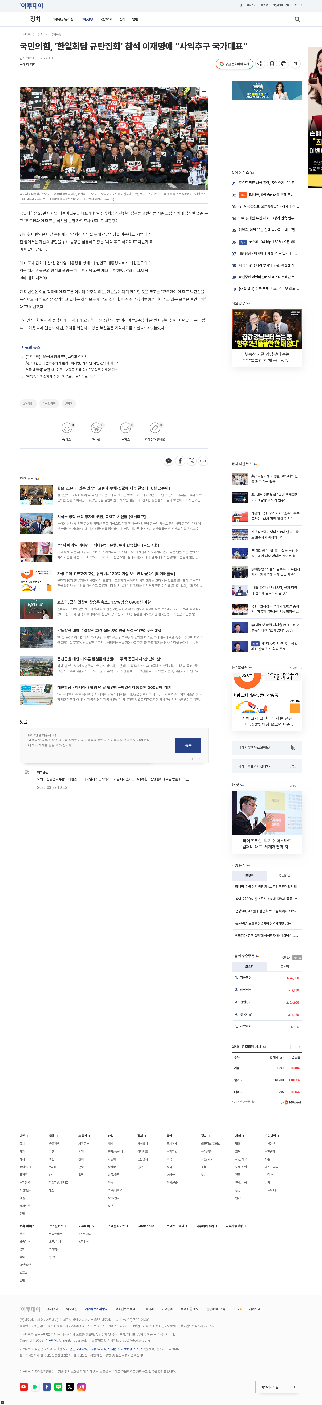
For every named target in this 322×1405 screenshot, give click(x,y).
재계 (110, 1143)
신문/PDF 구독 (280, 5)
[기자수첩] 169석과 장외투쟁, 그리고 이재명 (56, 357)
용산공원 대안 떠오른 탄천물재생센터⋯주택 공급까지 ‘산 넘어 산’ (109, 659)
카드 (51, 1175)
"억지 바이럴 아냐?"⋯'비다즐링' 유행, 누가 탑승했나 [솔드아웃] (108, 545)
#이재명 (28, 403)
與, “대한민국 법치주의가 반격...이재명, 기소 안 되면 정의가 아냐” (71, 363)
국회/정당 (86, 19)
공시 (22, 1143)
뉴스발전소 (56, 1226)
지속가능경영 (234, 1226)
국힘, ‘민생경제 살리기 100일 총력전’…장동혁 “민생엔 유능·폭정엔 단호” (275, 612)
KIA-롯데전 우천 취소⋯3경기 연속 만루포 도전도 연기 (276, 218)
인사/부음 (241, 1182)
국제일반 (172, 1151)
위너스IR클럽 (175, 1226)
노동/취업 (241, 1167)
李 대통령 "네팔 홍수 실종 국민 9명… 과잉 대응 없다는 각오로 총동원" (274, 556)
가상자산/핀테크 (58, 1182)
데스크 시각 (271, 1167)
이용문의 (167, 1309)
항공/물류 (114, 1175)
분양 (81, 1167)
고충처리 (148, 1309)
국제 (170, 1136)
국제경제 (172, 1143)
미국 (169, 1159)
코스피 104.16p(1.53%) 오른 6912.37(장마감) (277, 242)
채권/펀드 (25, 1190)
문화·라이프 (27, 1226)
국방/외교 (106, 19)
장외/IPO (25, 1167)
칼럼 (267, 1182)
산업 (111, 1136)
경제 (140, 1136)
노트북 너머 (271, 1190)
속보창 (264, 5)
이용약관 (72, 1309)
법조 (237, 1143)
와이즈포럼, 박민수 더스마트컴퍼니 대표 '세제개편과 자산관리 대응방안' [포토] (267, 846)
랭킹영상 (83, 1241)
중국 (169, 1167)
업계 (81, 1151)
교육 (237, 1151)
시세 (22, 1159)
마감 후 (269, 1175)
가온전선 (246, 977)
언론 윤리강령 (78, 1349)
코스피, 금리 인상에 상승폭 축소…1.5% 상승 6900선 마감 (104, 602)
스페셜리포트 (116, 1226)
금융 (52, 1136)
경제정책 (142, 1143)
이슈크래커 (55, 1234)
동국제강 (246, 1014)
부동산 (82, 1136)
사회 (238, 1136)
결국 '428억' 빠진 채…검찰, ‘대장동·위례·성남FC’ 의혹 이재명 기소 (71, 370)
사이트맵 (254, 1309)
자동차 (112, 1159)
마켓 (22, 1136)
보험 (51, 1159)
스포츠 (23, 1272)
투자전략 (284, 876)
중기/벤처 (114, 1198)
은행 (51, 1151)
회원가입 (251, 5)
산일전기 (246, 1002)
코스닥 (285, 967)
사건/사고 (241, 1159)
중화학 (112, 1167)
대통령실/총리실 (62, 19)
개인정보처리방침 (96, 1309)
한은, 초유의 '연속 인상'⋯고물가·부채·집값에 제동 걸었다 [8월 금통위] (113, 488)
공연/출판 (25, 1265)
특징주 (249, 876)
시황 (22, 1151)
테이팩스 (246, 990)
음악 (22, 1257)
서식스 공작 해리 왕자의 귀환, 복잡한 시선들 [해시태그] (101, 516)
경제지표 (142, 1151)
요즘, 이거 (55, 1241)
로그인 (238, 5)
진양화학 (246, 1026)
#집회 (69, 403)
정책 (122, 19)
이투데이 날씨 (205, 1226)
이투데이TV (86, 1226)
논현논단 (270, 1143)
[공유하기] (260, 64)
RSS (297, 5)
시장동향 (83, 1143)
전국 (237, 1175)
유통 (110, 1182)
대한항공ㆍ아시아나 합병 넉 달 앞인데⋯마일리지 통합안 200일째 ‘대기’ (114, 687)
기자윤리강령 (97, 1349)
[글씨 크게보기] (296, 64)
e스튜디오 (84, 1234)
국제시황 (25, 1206)
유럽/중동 (172, 1182)
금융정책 (54, 1143)
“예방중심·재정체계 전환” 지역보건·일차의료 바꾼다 (61, 376)
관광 (22, 1234)
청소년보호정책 (125, 1309)
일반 (135, 19)
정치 (35, 19)
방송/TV (25, 1241)
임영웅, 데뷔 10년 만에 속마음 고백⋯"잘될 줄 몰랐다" (276, 230)
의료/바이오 (115, 1190)
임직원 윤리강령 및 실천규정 (126, 1349)
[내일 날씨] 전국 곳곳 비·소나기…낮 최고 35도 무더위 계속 (280, 289)
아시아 (171, 1175)
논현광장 (270, 1151)
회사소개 (53, 1309)
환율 (22, 1198)
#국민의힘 (49, 403)
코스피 (249, 967)
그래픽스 (54, 1249)
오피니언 (270, 1136)
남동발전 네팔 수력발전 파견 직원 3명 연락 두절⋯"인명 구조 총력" (110, 630)
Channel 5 (145, 1226)
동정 (237, 1190)
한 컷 (52, 1257)
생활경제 (142, 1159)
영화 (22, 1249)
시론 (267, 1159)
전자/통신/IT (116, 1151)
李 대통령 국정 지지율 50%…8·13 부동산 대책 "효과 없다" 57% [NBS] (275, 630)
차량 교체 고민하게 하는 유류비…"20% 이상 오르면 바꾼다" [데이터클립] (116, 573)
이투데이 (25, 34)
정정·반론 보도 (189, 1309)
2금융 (52, 1167)
